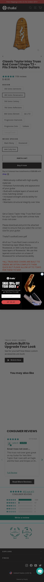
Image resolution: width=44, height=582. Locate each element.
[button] (39, 571)
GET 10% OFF (11, 302)
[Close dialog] (42, 274)
